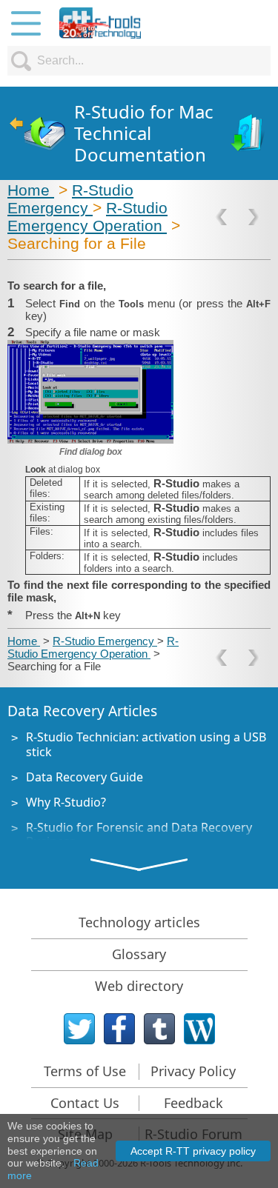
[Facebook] (119, 1028)
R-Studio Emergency (70, 198)
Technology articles (139, 922)
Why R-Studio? (66, 802)
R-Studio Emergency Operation (87, 216)
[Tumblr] (159, 1028)
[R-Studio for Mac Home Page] (37, 134)
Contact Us (84, 1103)
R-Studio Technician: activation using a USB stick (146, 744)
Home (30, 189)
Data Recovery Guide (84, 777)
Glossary (139, 954)
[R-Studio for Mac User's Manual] (249, 134)
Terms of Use (85, 1071)
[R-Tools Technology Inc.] (100, 23)
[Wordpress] (199, 1028)
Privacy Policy (193, 1071)
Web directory (139, 986)
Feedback (193, 1103)
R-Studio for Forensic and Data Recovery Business (139, 834)
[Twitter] (79, 1028)
